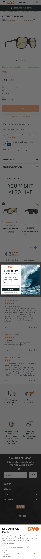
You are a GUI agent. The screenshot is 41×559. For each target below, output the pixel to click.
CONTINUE (10, 289)
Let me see (20, 554)
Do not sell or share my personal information (6, 554)
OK (34, 554)
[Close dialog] (38, 266)
